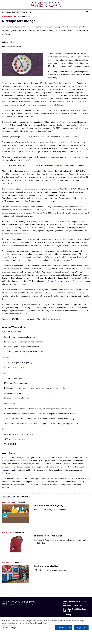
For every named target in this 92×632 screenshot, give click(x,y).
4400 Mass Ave (9, 17)
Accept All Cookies (63, 628)
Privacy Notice (40, 623)
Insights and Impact (8, 502)
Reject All (81, 628)
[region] (46, 624)
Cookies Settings (9, 628)
